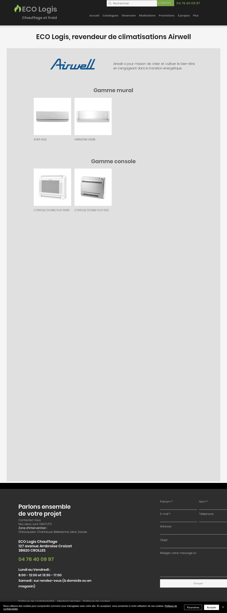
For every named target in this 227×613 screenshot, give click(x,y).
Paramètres (193, 607)
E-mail (164, 514)
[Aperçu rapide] (52, 116)
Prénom (165, 501)
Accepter (211, 607)
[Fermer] (223, 607)
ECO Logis (39, 9)
